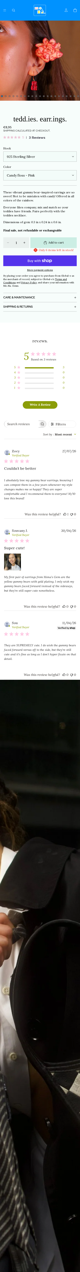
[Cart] (75, 10)
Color (7, 167)
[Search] (13, 10)
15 (55, 96)
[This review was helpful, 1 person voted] (64, 514)
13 (47, 96)
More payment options (40, 269)
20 (74, 96)
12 (44, 96)
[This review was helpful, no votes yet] (64, 606)
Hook (7, 148)
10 (36, 96)
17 (63, 96)
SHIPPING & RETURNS (18, 306)
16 (59, 96)
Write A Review (40, 404)
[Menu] (4, 10)
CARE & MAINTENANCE (19, 297)
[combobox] (59, 434)
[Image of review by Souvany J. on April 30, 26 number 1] (12, 562)
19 (70, 96)
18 (67, 96)
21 (78, 96)
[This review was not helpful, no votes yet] (71, 514)
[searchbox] (21, 424)
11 (40, 96)
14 (51, 96)
